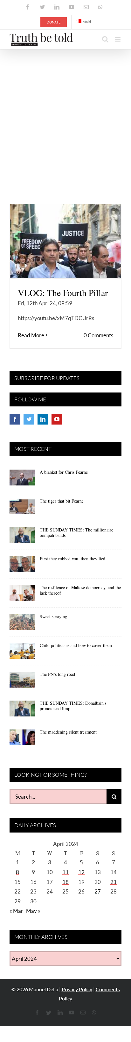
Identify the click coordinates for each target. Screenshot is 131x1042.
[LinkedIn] (43, 419)
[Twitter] (29, 419)
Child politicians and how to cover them (76, 645)
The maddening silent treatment (68, 732)
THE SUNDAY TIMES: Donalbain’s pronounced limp (73, 705)
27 (97, 891)
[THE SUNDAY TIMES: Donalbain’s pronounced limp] (22, 711)
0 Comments (98, 335)
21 (113, 882)
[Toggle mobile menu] (118, 39)
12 (81, 872)
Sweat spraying (53, 616)
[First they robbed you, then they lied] (22, 566)
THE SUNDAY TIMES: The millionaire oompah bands (76, 532)
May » (33, 910)
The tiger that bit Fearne (62, 501)
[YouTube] (57, 419)
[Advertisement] (65, 118)
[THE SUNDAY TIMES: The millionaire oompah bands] (22, 537)
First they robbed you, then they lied (72, 559)
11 (65, 872)
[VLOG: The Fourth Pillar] (65, 241)
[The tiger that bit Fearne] (22, 508)
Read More (31, 335)
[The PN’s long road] (22, 682)
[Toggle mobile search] (105, 39)
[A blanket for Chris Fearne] (22, 480)
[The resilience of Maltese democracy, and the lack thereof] (22, 595)
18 (65, 882)
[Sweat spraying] (22, 624)
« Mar (16, 910)
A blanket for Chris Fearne (64, 472)
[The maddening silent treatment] (22, 739)
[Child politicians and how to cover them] (22, 653)
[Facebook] (15, 419)
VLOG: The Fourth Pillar (63, 293)
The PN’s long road (57, 674)
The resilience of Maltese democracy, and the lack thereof (80, 590)
